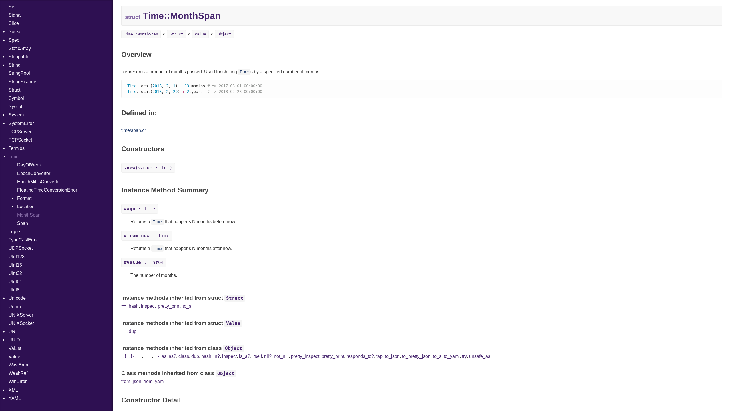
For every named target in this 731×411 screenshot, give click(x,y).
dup (132, 331)
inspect (148, 306)
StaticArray (20, 48)
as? (172, 356)
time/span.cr (133, 130)
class (183, 356)
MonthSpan (29, 215)
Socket (16, 31)
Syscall (16, 106)
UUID (14, 339)
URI (13, 331)
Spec (14, 40)
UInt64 (15, 281)
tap (379, 356)
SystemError (21, 123)
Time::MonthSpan (141, 34)
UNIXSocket (21, 323)
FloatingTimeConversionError (47, 190)
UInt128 (17, 256)
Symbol (16, 98)
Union (15, 306)
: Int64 (144, 262)
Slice (14, 23)
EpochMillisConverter (39, 181)
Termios (17, 148)
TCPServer (20, 131)
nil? (268, 356)
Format (24, 198)
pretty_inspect (305, 356)
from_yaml (154, 381)
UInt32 (15, 273)
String (15, 65)
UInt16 (15, 265)
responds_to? (360, 356)
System (16, 114)
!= (126, 356)
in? (217, 356)
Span (22, 223)
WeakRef (18, 373)
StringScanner (23, 81)
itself (257, 356)
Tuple (14, 231)
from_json (131, 381)
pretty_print (169, 306)
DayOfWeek (29, 164)
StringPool (19, 73)
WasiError (19, 364)
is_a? (244, 356)
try (464, 356)
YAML (15, 398)
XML (13, 390)
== (123, 306)
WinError (18, 381)
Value (14, 356)
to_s (187, 306)
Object (224, 34)
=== (148, 356)
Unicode (17, 298)
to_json (392, 356)
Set (12, 6)
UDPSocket (21, 248)
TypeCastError (23, 239)
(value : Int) (148, 167)
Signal (15, 15)
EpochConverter (33, 173)
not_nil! (281, 356)
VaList (15, 348)
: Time (139, 208)
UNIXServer (21, 315)
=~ (156, 356)
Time (14, 156)
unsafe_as (479, 356)
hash (134, 306)
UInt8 (14, 289)
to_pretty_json (416, 356)
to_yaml (452, 356)
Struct (14, 90)
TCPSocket (20, 140)
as (164, 356)
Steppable (19, 56)
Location (26, 206)
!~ (132, 356)
